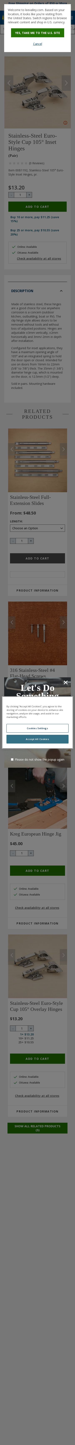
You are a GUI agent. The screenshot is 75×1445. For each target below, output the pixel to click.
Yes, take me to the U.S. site (37, 33)
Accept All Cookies (37, 739)
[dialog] (37, 28)
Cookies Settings (37, 728)
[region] (37, 722)
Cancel (37, 44)
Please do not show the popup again (39, 759)
